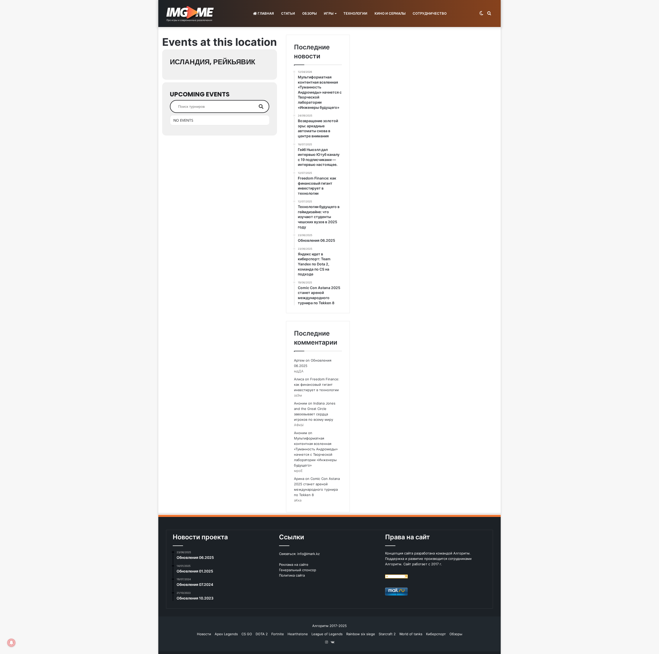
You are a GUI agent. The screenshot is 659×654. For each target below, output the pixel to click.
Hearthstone (298, 634)
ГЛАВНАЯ (265, 13)
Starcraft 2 (387, 634)
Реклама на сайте (293, 564)
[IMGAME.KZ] (190, 13)
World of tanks (410, 634)
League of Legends (327, 634)
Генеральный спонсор (297, 570)
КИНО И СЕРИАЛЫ (390, 13)
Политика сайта (292, 575)
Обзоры (455, 634)
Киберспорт (436, 634)
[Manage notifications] (11, 643)
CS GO (246, 634)
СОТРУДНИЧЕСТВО (430, 13)
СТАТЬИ (288, 13)
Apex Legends (226, 634)
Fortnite (277, 634)
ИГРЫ (328, 13)
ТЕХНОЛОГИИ (355, 13)
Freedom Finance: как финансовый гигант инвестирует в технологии (316, 384)
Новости (204, 634)
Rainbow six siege (360, 634)
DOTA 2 (262, 634)
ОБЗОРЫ (309, 13)
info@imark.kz (308, 554)
